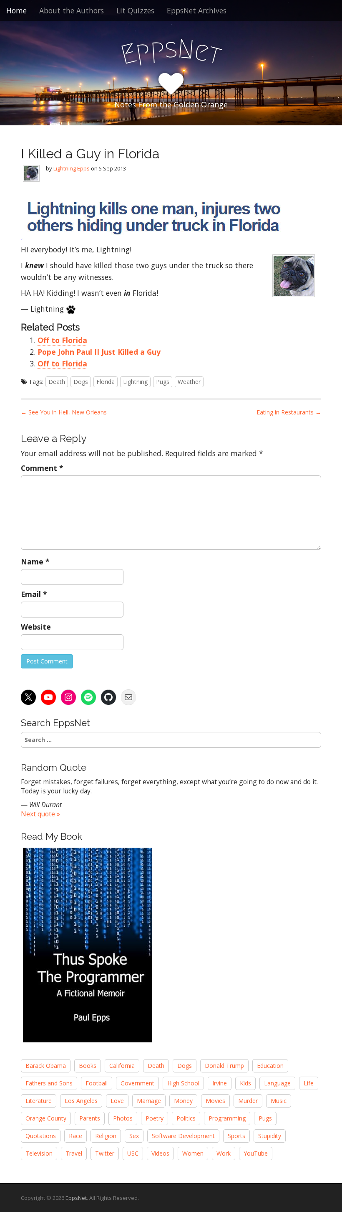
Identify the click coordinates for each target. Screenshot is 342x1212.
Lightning (135, 382)
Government (137, 1083)
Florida (105, 382)
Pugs (162, 382)
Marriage (149, 1101)
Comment (42, 468)
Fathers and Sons (49, 1083)
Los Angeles (81, 1101)
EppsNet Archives (196, 10)
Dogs (80, 382)
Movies (215, 1101)
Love (117, 1101)
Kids (245, 1083)
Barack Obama (45, 1066)
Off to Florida (62, 340)
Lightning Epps (71, 168)
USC (132, 1153)
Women (193, 1153)
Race (75, 1136)
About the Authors (71, 10)
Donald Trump (224, 1066)
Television (39, 1153)
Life (309, 1083)
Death (56, 382)
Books (87, 1066)
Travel (73, 1153)
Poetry (154, 1118)
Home (16, 10)
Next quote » (40, 813)
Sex (134, 1136)
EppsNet (76, 1198)
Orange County (45, 1118)
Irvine (219, 1083)
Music (279, 1101)
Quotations (40, 1136)
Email (34, 594)
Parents (89, 1118)
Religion (105, 1136)
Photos (123, 1118)
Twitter (104, 1153)
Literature (38, 1101)
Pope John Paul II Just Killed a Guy (99, 352)
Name (35, 561)
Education (270, 1066)
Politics (186, 1118)
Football (97, 1083)
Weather (189, 382)
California (122, 1066)
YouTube (256, 1153)
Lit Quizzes (135, 10)
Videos (160, 1153)
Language (277, 1083)
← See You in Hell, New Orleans (64, 412)
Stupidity (269, 1136)
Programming (227, 1118)
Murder (248, 1101)
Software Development (183, 1136)
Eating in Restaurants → (288, 412)
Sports (236, 1136)
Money (183, 1101)
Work (223, 1153)
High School (183, 1083)
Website (36, 627)
